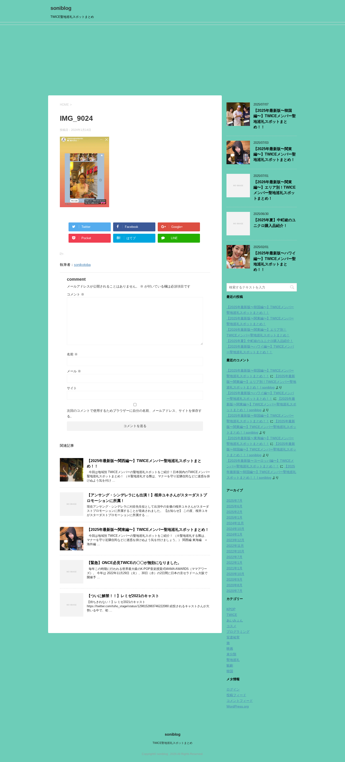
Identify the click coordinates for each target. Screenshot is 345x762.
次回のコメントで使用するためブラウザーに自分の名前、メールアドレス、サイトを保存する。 (134, 413)
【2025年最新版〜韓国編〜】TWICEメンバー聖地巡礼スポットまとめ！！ (274, 119)
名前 (72, 354)
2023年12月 (235, 540)
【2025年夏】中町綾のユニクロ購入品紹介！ (259, 341)
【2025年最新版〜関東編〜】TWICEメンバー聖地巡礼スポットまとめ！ (148, 530)
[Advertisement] (172, 60)
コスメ (231, 626)
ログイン (233, 689)
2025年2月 (234, 512)
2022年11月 (235, 546)
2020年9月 (234, 579)
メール (74, 371)
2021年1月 (234, 568)
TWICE (231, 615)
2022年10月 (235, 551)
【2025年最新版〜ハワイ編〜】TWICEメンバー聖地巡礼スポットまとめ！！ (274, 261)
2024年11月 (235, 523)
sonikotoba (82, 265)
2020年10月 (235, 574)
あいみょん (234, 620)
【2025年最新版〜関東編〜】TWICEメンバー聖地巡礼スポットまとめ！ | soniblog (261, 404)
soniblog (60, 8)
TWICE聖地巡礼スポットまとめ (172, 743)
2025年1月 (234, 517)
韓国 (229, 671)
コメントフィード (239, 701)
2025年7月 (234, 500)
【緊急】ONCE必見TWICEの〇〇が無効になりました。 (134, 563)
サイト (72, 388)
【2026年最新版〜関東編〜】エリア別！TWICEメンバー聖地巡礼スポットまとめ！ (274, 190)
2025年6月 (234, 506)
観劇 (229, 665)
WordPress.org (237, 706)
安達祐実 (233, 637)
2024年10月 (235, 529)
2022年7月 (234, 557)
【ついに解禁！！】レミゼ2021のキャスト (123, 596)
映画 (229, 648)
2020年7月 (234, 591)
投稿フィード (236, 695)
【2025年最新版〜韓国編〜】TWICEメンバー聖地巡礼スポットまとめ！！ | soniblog (261, 449)
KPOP (230, 609)
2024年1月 (234, 534)
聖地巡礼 (233, 660)
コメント (75, 294)
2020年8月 (234, 585)
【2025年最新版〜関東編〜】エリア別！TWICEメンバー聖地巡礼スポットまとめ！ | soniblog (261, 381)
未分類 (231, 654)
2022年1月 (234, 562)
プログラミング (237, 632)
